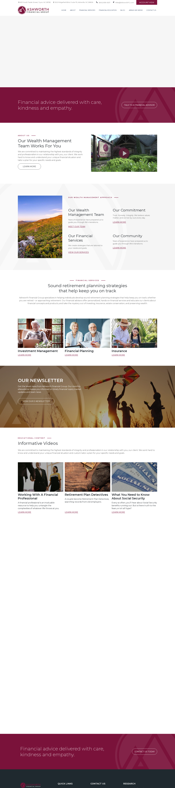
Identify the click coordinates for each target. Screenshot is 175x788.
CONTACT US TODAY (145, 751)
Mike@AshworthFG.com (124, 2)
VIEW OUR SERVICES (78, 252)
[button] (63, 10)
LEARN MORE (119, 222)
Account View (146, 2)
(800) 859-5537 (104, 2)
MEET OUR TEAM (76, 226)
